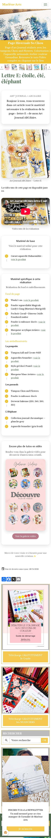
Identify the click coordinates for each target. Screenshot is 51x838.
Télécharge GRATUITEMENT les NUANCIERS (25, 721)
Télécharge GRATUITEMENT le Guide (25, 657)
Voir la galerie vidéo (25, 536)
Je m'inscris (25, 829)
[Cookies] (5, 832)
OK (44, 740)
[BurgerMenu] (45, 4)
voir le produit (18, 259)
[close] (44, 758)
